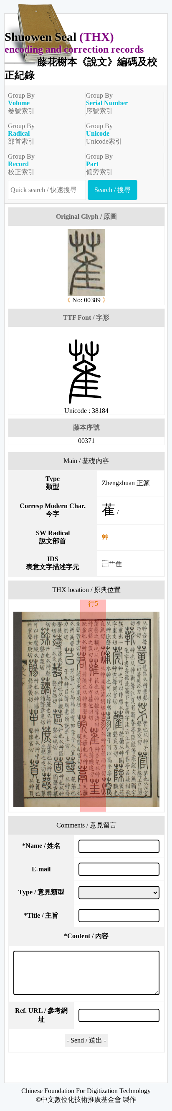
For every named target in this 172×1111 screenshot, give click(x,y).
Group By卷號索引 (21, 103)
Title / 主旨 (41, 915)
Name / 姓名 (41, 845)
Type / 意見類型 (41, 892)
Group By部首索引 (21, 133)
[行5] (86, 709)
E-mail (41, 869)
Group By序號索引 (107, 103)
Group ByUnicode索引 (104, 133)
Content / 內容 (86, 935)
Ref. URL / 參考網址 (41, 1015)
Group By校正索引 (21, 164)
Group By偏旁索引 (99, 164)
